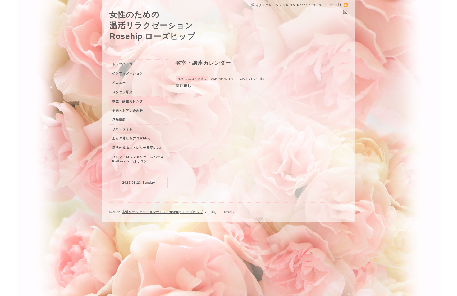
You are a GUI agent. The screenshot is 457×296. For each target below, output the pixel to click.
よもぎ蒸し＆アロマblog (131, 138)
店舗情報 (119, 120)
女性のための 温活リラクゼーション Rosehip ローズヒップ (152, 25)
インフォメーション (127, 73)
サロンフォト (122, 129)
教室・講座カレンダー (129, 101)
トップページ (122, 64)
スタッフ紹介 (122, 92)
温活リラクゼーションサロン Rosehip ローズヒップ (162, 212)
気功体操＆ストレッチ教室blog (136, 147)
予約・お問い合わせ (127, 110)
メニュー (119, 83)
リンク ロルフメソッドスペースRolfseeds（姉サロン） (138, 159)
